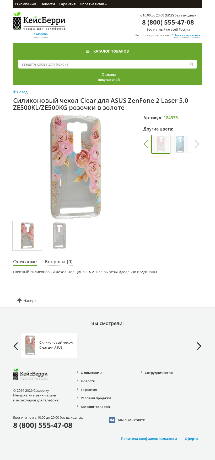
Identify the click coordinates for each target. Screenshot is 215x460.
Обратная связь (93, 4)
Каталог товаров (111, 51)
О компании (25, 4)
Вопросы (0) (59, 261)
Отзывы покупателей (109, 77)
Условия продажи (96, 398)
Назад (22, 91)
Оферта (191, 438)
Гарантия (67, 4)
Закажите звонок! (187, 35)
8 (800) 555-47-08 (168, 22)
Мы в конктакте (131, 419)
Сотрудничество (159, 372)
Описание (25, 261)
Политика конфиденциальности (149, 438)
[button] (145, 144)
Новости (47, 4)
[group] (160, 144)
